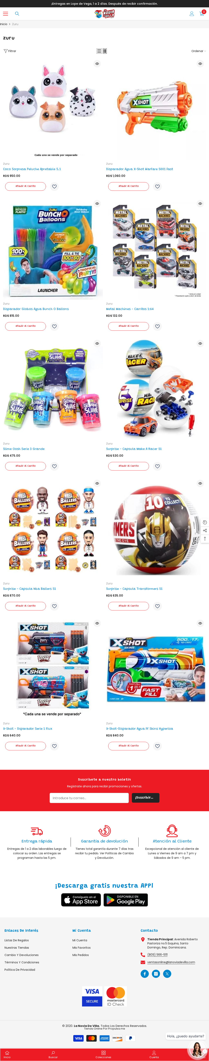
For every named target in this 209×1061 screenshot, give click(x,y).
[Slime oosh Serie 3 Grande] (53, 390)
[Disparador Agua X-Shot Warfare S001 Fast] (156, 110)
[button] (99, 51)
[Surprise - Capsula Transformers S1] (156, 530)
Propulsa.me (116, 1029)
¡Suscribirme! (146, 797)
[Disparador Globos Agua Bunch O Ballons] (53, 250)
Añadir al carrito (26, 186)
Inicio (3, 24)
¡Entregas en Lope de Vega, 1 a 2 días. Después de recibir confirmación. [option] (104, 4)
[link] (37, 842)
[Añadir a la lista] (54, 186)
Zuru (6, 164)
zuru (15, 24)
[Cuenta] (192, 13)
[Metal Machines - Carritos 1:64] (156, 250)
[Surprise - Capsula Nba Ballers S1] (53, 530)
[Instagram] (156, 974)
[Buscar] (17, 13)
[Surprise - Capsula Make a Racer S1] (156, 390)
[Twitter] (167, 974)
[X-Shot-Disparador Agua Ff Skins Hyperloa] (156, 670)
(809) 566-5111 (157, 955)
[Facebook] (145, 974)
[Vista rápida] (97, 63)
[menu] (5, 13)
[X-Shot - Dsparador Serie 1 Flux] (53, 670)
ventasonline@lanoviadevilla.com (171, 962)
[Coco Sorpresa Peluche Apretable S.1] (53, 110)
